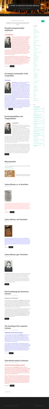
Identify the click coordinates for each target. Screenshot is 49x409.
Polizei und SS (35, 66)
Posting (34, 68)
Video (34, 92)
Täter (34, 84)
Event (34, 39)
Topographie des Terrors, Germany (38, 127)
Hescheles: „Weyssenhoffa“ (9, 168)
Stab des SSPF (35, 82)
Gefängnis (34, 42)
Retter (34, 71)
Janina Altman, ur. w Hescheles (16, 184)
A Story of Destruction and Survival (24, 5)
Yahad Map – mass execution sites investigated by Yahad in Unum (37, 117)
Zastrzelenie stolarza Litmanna (16, 361)
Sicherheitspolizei (35, 76)
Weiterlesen (12, 66)
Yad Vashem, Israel (35, 125)
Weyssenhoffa (10, 162)
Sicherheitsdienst (35, 74)
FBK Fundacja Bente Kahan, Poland (38, 111)
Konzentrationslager (36, 56)
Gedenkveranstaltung (36, 40)
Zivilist (34, 97)
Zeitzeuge (34, 95)
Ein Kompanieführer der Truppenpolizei (14, 117)
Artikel (34, 27)
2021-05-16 (6, 77)
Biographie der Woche (36, 32)
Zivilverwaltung (35, 98)
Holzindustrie (35, 53)
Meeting (34, 63)
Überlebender (35, 87)
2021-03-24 (6, 186)
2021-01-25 (6, 295)
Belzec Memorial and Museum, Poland (38, 143)
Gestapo (34, 47)
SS (33, 79)
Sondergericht (35, 77)
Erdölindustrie (35, 37)
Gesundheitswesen (35, 48)
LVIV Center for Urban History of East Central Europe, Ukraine (38, 133)
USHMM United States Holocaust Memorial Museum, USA (37, 115)
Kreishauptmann (35, 58)
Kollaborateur (35, 55)
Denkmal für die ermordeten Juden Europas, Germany (37, 131)
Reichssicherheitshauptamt (37, 69)
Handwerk (34, 50)
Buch (34, 34)
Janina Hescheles (7, 165)
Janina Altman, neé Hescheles (16, 219)
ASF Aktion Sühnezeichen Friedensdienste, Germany (36, 107)
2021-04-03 (6, 163)
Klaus (10, 77)
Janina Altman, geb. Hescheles (16, 254)
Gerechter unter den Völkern (37, 45)
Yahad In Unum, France (36, 119)
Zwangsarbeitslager (36, 100)
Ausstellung (35, 29)
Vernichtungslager (35, 90)
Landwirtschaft (35, 61)
